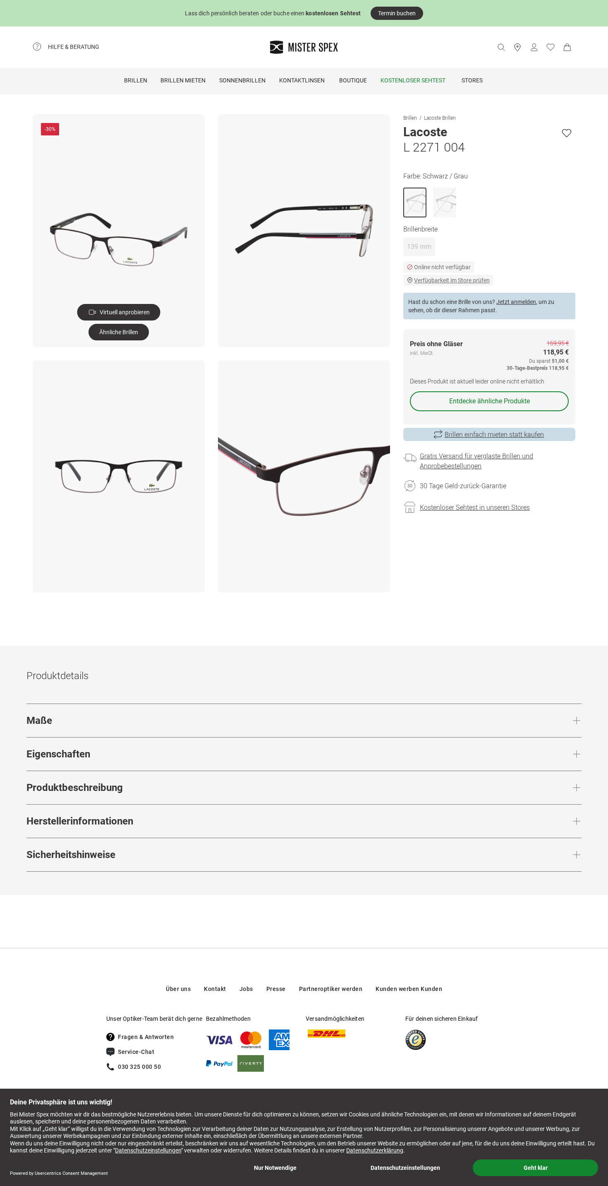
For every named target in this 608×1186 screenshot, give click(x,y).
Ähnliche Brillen (118, 332)
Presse (276, 989)
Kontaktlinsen (302, 80)
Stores (472, 80)
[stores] (517, 47)
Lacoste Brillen (440, 117)
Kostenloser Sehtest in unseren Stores (475, 507)
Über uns (178, 989)
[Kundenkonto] (534, 47)
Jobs (246, 989)
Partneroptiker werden (331, 989)
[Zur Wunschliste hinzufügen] (566, 133)
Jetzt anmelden (516, 302)
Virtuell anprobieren (125, 312)
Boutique (353, 80)
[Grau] (444, 202)
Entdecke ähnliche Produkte (489, 401)
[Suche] (501, 47)
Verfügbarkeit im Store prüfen (452, 280)
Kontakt (215, 989)
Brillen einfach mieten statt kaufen (494, 434)
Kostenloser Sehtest (413, 80)
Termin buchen (397, 13)
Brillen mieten (183, 80)
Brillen (135, 80)
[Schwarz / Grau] (414, 202)
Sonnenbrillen (242, 80)
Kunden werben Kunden (409, 989)
